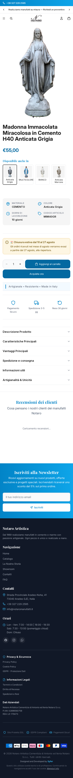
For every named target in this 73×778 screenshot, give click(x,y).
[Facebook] (6, 640)
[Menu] (4, 18)
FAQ (5, 579)
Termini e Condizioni (12, 684)
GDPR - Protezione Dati (14, 671)
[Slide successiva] (69, 9)
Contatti (7, 574)
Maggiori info (53, 768)
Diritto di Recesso (11, 689)
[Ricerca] (11, 18)
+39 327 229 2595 (17, 604)
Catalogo (8, 558)
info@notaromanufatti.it (20, 609)
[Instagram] (14, 640)
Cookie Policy (9, 666)
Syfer (50, 761)
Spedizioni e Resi (11, 694)
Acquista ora (37, 273)
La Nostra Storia (12, 563)
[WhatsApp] (22, 640)
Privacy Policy (10, 662)
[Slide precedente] (3, 9)
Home (6, 553)
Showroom (8, 569)
